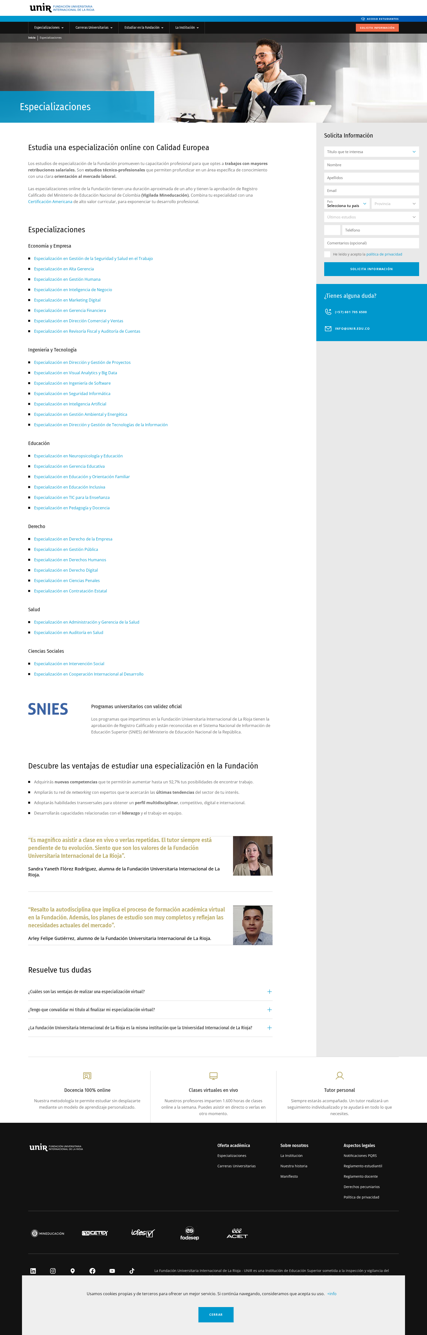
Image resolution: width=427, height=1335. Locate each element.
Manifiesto (289, 1176)
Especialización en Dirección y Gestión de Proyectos (82, 362)
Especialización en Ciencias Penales (67, 580)
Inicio (32, 37)
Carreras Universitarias (92, 27)
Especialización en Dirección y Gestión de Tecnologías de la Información (101, 424)
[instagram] (51, 1271)
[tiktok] (130, 1271)
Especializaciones (47, 27)
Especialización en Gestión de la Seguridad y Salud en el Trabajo (93, 258)
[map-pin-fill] (71, 1271)
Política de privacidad (361, 1197)
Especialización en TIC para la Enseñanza (72, 497)
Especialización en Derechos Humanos (70, 559)
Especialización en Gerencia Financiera (70, 310)
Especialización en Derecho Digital (66, 570)
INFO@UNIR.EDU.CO (352, 329)
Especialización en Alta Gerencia (64, 269)
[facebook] (90, 1271)
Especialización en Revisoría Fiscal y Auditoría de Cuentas (87, 331)
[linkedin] (31, 1271)
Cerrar (216, 1314)
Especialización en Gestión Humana (67, 279)
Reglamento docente (361, 1176)
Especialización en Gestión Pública (66, 549)
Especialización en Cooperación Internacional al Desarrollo (89, 674)
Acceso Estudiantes (383, 19)
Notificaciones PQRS (360, 1155)
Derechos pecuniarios (362, 1186)
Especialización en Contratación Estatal (70, 591)
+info (332, 1293)
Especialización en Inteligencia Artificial (70, 404)
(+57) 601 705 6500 (351, 312)
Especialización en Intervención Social (69, 663)
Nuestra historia (293, 1166)
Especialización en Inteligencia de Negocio (73, 289)
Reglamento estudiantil (363, 1166)
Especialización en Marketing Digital (67, 300)
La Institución (185, 27)
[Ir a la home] (61, 8)
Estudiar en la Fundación (142, 27)
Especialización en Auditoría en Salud (68, 632)
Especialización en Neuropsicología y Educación (78, 456)
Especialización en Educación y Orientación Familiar (82, 476)
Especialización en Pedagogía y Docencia (72, 508)
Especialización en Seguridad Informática (72, 393)
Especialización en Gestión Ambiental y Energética (80, 414)
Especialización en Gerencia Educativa (69, 466)
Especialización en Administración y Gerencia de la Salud (86, 622)
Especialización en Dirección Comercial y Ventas (78, 321)
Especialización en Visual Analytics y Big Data (75, 372)
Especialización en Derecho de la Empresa (73, 539)
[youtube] (110, 1271)
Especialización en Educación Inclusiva (69, 487)
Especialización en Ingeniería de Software (72, 383)
